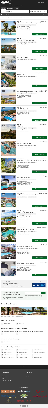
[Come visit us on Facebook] (20, 406)
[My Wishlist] (36, 2)
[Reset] (28, 11)
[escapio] (6, 2)
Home (2, 5)
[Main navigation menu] (46, 2)
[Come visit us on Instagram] (23, 406)
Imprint (27, 376)
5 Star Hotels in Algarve (18, 5)
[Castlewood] (8, 401)
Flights (17, 8)
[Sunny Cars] (24, 396)
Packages (11, 8)
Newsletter (4, 376)
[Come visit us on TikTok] (27, 406)
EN (42, 2)
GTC (3, 378)
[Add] (14, 22)
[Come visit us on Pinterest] (25, 406)
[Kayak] (8, 391)
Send (43, 293)
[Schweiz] (39, 396)
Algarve (11, 5)
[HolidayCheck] (8, 396)
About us (27, 374)
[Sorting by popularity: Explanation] (13, 15)
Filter (46, 14)
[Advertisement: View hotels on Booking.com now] (39, 285)
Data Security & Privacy (6, 380)
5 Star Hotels (7, 5)
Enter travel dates (39, 34)
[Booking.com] (24, 391)
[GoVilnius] (24, 401)
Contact (3, 374)
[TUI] (39, 391)
